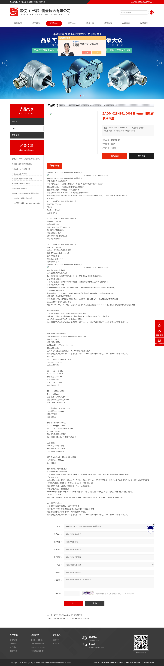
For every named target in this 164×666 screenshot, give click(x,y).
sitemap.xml (124, 662)
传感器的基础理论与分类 (21, 184)
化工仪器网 (142, 662)
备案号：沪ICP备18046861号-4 (106, 662)
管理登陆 (150, 662)
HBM (14, 128)
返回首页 (134, 2)
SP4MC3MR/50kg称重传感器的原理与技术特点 (27, 159)
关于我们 (36, 23)
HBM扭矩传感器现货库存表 (22, 198)
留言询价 (142, 156)
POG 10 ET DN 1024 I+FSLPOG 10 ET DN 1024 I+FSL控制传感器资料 (39, 640)
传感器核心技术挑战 (19, 174)
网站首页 (18, 23)
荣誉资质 (108, 23)
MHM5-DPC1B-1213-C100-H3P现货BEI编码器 (71, 619)
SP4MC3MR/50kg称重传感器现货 (39, 647)
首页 (62, 105)
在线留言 (142, 2)
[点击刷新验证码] (88, 593)
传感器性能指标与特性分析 (22, 179)
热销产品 (35, 635)
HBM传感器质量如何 (19, 188)
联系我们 (150, 2)
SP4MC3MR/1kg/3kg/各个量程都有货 (68, 615)
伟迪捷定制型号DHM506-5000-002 (39, 651)
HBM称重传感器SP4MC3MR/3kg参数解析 (27, 203)
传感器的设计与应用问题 (21, 169)
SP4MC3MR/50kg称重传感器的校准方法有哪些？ (27, 193)
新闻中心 (72, 23)
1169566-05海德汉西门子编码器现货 (39, 644)
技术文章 (90, 23)
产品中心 (54, 23)
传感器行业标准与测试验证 (22, 164)
